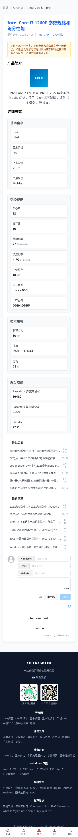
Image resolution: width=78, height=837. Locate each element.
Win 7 (60, 769)
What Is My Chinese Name (19, 811)
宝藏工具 (8, 806)
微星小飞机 (21, 787)
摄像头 (19, 741)
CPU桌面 (8, 718)
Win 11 (7, 769)
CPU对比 (18, 7)
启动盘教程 (9, 774)
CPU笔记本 (21, 718)
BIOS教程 (23, 774)
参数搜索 (52, 755)
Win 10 (34, 769)
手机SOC (8, 723)
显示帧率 (45, 737)
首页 (5, 7)
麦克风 (56, 737)
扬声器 (66, 737)
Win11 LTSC (20, 769)
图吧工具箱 (21, 792)
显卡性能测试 (67, 755)
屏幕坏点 (33, 737)
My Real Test (44, 811)
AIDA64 (67, 787)
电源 (32, 723)
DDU (33, 792)
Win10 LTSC (47, 769)
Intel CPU (43, 34)
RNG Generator (60, 806)
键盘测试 (8, 737)
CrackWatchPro (39, 806)
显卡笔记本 (48, 718)
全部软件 (8, 787)
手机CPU (62, 718)
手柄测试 (8, 741)
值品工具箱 (21, 806)
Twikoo (59, 635)
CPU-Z (33, 787)
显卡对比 (20, 755)
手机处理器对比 (36, 755)
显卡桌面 (35, 718)
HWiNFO (8, 792)
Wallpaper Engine (50, 787)
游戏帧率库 (21, 723)
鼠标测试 (20, 737)
